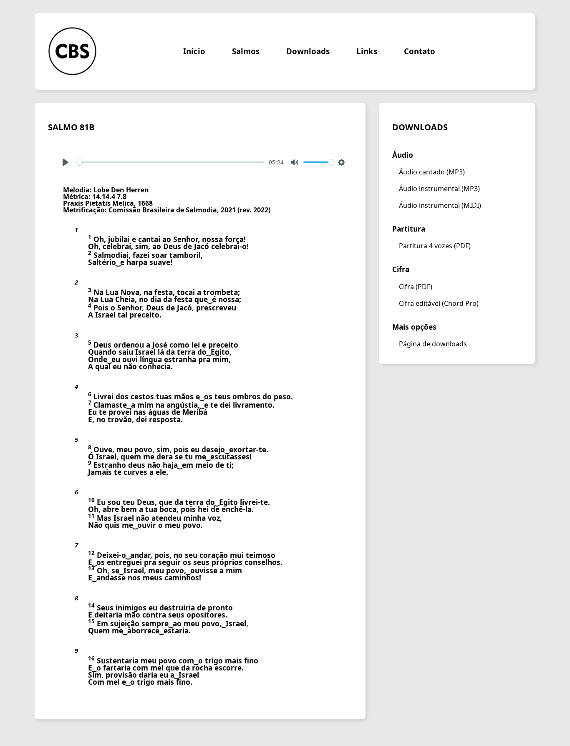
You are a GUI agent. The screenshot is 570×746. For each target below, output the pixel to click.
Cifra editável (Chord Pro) (439, 303)
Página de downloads (433, 343)
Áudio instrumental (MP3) (439, 188)
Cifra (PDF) (415, 286)
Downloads (308, 51)
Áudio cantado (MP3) (432, 171)
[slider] (170, 162)
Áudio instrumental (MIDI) (440, 205)
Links (366, 51)
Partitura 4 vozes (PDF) (435, 245)
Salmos (246, 51)
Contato (419, 51)
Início (194, 51)
